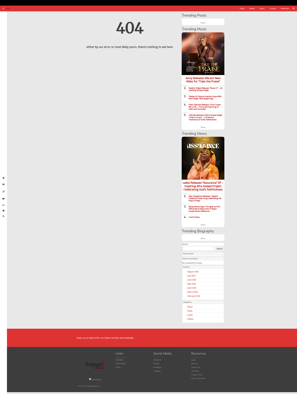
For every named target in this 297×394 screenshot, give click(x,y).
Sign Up (194, 363)
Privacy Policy (196, 374)
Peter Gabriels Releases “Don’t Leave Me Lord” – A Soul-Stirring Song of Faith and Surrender (205, 106)
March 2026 (193, 292)
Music (262, 8)
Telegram (157, 371)
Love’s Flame (194, 217)
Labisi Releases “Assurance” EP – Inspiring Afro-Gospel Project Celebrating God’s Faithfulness (203, 186)
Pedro (118, 367)
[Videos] (3, 198)
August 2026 (193, 271)
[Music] (3, 191)
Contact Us (195, 367)
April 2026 (192, 288)
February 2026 (194, 296)
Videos (252, 8)
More (203, 22)
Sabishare (119, 360)
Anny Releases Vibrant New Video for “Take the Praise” (203, 79)
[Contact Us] (3, 210)
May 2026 (192, 284)
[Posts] (3, 184)
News (190, 311)
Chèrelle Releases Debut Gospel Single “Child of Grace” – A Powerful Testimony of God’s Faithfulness (205, 117)
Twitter (156, 363)
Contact (272, 8)
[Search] (3, 216)
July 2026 (191, 275)
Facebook (157, 360)
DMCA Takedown (198, 378)
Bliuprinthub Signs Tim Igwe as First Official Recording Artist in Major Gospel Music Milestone (204, 208)
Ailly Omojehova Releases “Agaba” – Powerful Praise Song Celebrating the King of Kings (205, 198)
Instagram (157, 367)
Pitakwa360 (121, 363)
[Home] (3, 178)
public (190, 315)
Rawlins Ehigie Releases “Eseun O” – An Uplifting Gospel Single (206, 89)
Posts (242, 8)
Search (185, 244)
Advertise (285, 8)
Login (193, 360)
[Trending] (3, 205)
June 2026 (192, 279)
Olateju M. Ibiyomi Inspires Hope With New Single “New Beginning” (205, 97)
